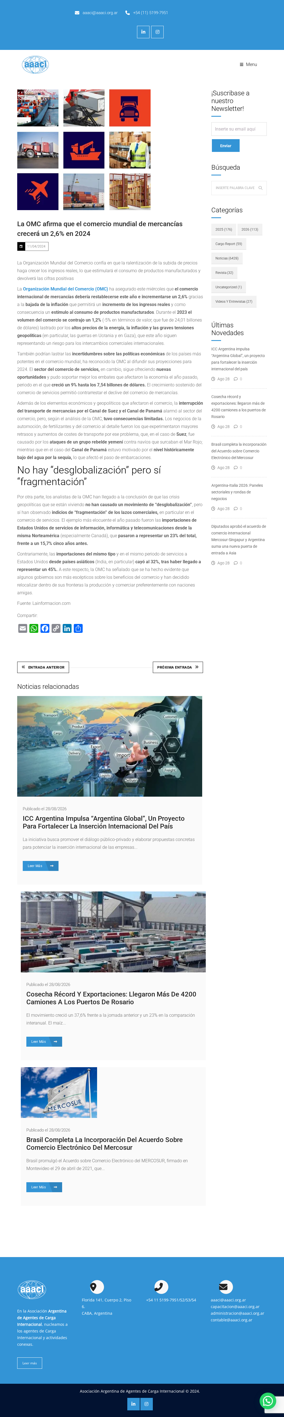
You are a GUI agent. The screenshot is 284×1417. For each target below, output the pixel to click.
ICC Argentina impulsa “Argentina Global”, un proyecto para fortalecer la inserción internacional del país (104, 822)
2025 (223, 229)
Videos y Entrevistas (233, 302)
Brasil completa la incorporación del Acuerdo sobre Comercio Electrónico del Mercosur (104, 1143)
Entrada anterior (46, 667)
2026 (250, 229)
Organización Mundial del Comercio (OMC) (65, 289)
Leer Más (35, 866)
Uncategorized (228, 287)
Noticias (227, 258)
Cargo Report (228, 244)
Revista (224, 273)
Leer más (29, 1363)
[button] (268, 1401)
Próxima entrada (174, 667)
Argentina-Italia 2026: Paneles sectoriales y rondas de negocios (237, 492)
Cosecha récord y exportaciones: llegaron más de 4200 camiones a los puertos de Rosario (111, 998)
